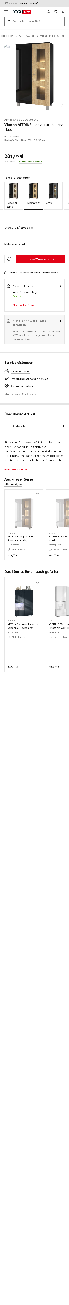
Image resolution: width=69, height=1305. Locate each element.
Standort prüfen (23, 305)
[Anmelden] (48, 12)
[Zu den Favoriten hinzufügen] (8, 259)
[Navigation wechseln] (6, 12)
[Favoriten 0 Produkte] (55, 12)
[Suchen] (9, 21)
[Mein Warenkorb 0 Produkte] (63, 12)
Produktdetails (14, 426)
